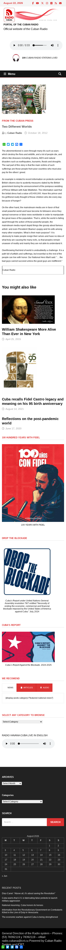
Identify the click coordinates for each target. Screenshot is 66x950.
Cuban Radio (14, 132)
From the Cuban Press (17, 120)
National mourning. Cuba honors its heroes (22, 905)
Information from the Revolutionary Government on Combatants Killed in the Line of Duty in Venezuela (32, 911)
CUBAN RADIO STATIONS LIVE (39, 58)
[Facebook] (33, 3)
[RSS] (56, 3)
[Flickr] (51, 3)
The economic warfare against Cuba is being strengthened (30, 917)
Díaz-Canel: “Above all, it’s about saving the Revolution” (28, 893)
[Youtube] (37, 3)
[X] (42, 3)
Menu (11, 73)
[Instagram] (47, 3)
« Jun (4, 876)
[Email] (60, 3)
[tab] (9, 688)
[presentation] (9, 688)
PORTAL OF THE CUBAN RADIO (21, 24)
